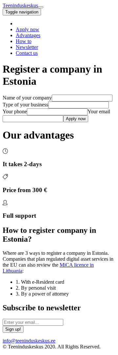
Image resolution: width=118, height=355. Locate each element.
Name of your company (27, 97)
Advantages (28, 35)
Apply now (27, 29)
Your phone (15, 111)
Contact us (27, 53)
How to (23, 41)
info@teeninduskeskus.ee (29, 341)
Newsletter (27, 47)
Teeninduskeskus (20, 5)
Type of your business (25, 104)
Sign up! (13, 329)
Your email (99, 111)
